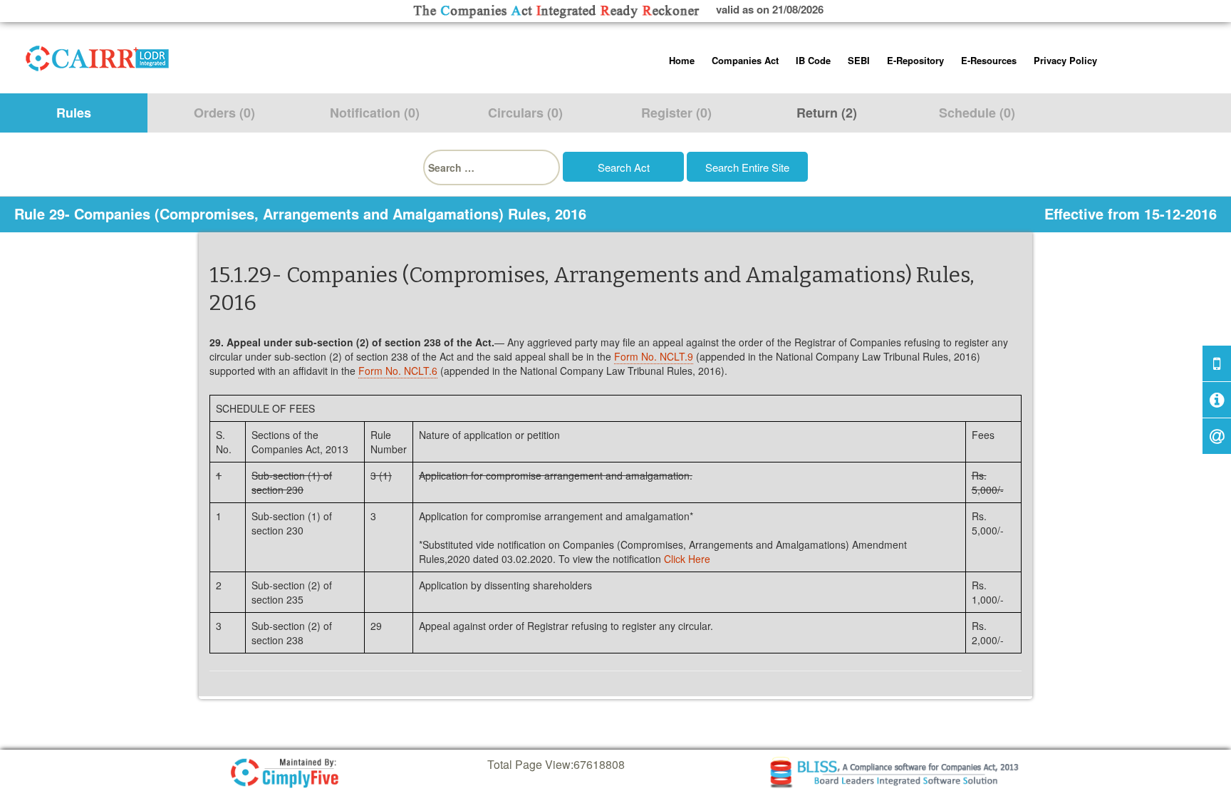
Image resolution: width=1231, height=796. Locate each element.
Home (682, 60)
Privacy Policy (1065, 60)
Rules (73, 112)
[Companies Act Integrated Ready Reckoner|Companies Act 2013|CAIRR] (97, 55)
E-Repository (915, 60)
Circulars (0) (525, 112)
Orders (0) (224, 112)
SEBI (859, 60)
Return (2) (826, 112)
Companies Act (745, 60)
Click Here (687, 559)
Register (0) (676, 112)
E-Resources (989, 60)
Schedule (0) (977, 112)
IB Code (813, 60)
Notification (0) (375, 112)
